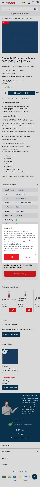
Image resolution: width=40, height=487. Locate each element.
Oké (11, 257)
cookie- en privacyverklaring (13, 244)
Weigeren (7, 248)
